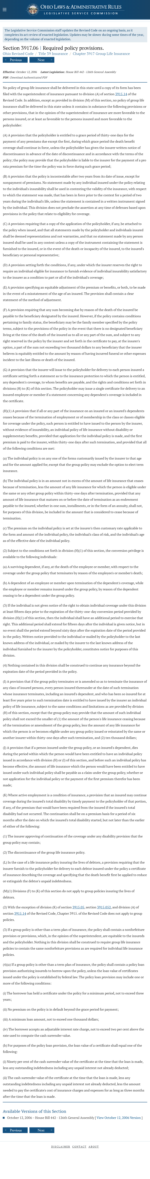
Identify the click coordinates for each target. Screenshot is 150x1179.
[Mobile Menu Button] (4, 10)
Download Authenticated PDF (28, 77)
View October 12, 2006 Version (119, 1117)
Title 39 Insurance (53, 53)
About (94, 1146)
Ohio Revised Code (18, 53)
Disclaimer (60, 1146)
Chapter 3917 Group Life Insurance (101, 53)
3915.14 (121, 94)
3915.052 (104, 907)
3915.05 (78, 907)
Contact (79, 1146)
